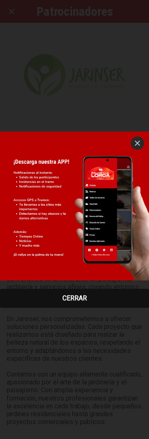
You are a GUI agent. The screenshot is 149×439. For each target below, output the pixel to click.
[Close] (137, 143)
